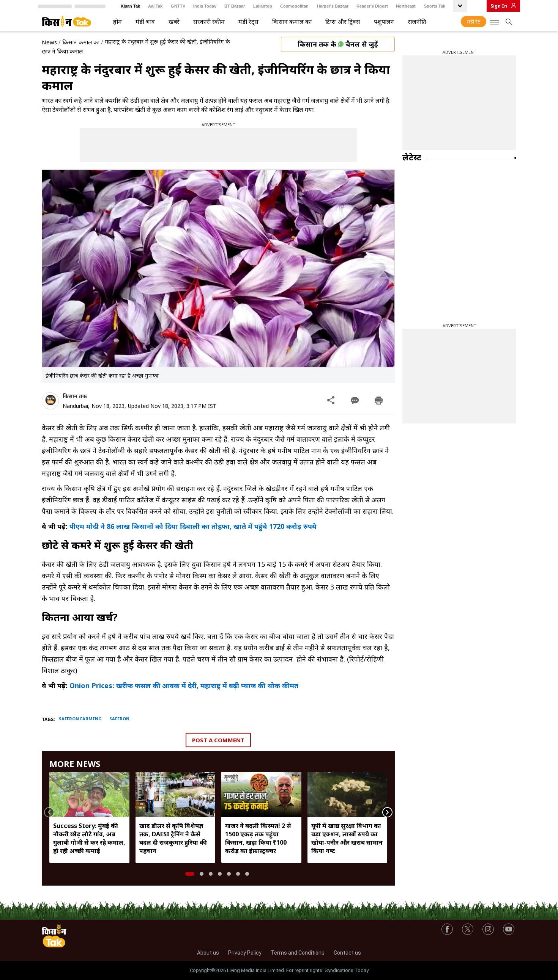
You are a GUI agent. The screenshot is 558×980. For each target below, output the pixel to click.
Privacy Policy (245, 953)
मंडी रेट (473, 21)
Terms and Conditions (298, 953)
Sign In (498, 6)
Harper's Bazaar (332, 6)
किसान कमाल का (292, 21)
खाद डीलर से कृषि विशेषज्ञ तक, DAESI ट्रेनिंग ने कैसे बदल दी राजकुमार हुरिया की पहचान (173, 838)
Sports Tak (434, 6)
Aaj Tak (155, 6)
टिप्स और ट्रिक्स (342, 21)
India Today (204, 6)
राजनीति (417, 21)
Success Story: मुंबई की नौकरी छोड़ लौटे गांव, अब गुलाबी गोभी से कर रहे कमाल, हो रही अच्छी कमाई (89, 838)
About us (208, 953)
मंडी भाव (145, 21)
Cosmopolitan (294, 6)
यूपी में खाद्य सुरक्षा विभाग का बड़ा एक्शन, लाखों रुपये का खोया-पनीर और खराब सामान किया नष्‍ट (347, 838)
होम (117, 21)
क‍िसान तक (75, 396)
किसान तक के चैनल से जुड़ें (338, 44)
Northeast (406, 6)
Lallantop (262, 6)
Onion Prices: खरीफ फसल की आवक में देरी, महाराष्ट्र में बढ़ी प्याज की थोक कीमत (183, 685)
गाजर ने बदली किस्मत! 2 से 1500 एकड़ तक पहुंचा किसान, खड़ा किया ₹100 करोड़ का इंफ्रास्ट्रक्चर (258, 838)
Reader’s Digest (372, 6)
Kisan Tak (130, 6)
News (49, 42)
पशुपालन (384, 21)
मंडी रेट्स (248, 21)
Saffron (119, 718)
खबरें (174, 21)
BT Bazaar (234, 6)
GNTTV (178, 6)
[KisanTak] (66, 21)
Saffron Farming (80, 718)
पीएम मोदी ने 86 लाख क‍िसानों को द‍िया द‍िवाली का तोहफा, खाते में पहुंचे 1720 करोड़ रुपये (193, 526)
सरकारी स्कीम (209, 21)
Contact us (347, 953)
